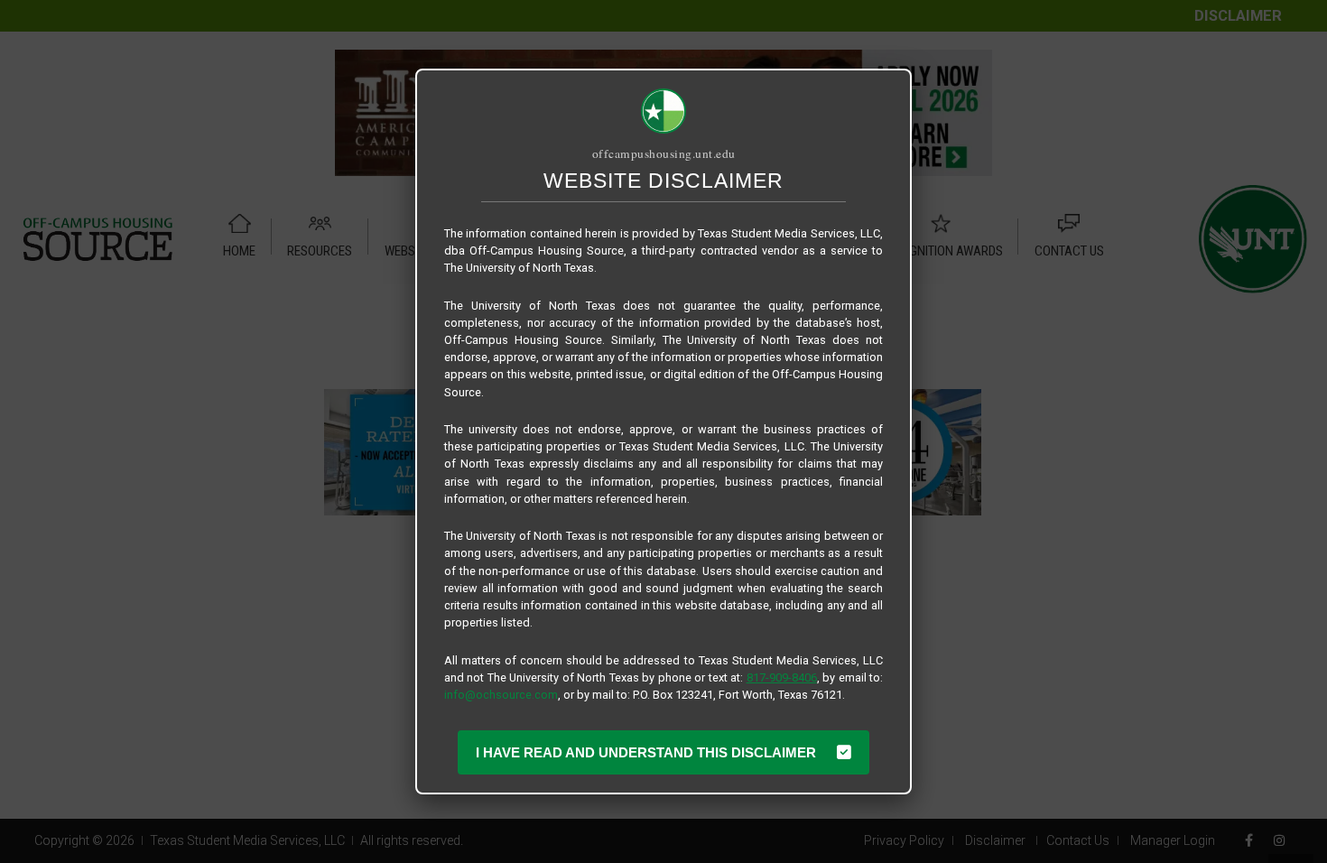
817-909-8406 (782, 677)
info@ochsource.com (501, 694)
